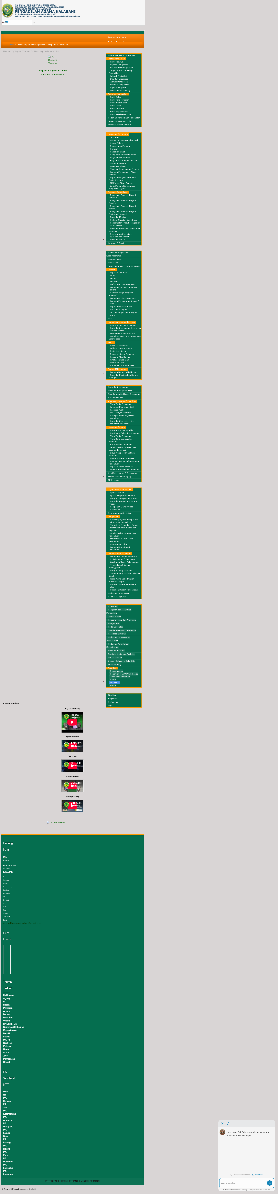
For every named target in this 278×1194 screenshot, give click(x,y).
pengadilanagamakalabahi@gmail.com (22, 923)
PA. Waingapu (8, 1125)
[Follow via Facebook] (6, 9)
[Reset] (34, 22)
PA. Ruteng (7, 1141)
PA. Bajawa (6, 1147)
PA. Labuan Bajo (6, 1133)
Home (11, 45)
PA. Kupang (7, 1099)
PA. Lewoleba (8, 1166)
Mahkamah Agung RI (8, 998)
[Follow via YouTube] (6, 15)
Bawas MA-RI (6, 1038)
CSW (6, 22)
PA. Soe (5, 1106)
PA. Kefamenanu (9, 1112)
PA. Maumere (8, 1160)
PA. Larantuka (8, 1173)
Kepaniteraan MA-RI (10, 1032)
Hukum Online (6, 1051)
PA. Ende (5, 1153)
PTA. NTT (6, 1093)
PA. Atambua (7, 1118)
